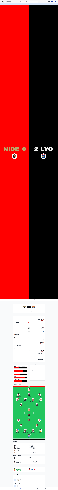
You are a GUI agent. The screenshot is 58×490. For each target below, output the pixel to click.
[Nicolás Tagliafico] (17, 430)
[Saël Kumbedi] (40, 430)
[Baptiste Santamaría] (33, 399)
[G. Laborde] (29, 409)
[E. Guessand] (21, 404)
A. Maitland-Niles (41, 354)
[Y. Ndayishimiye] (29, 394)
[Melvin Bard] (40, 399)
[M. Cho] (37, 404)
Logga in (48, 1)
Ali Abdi (16, 325)
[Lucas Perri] (29, 435)
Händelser (24, 299)
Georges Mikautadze (40, 340)
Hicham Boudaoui (18, 337)
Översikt (19, 299)
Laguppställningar (37, 299)
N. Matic (41, 342)
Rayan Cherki (40, 331)
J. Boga (16, 335)
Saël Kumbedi (40, 353)
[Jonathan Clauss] (17, 399)
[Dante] (39, 394)
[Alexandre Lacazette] (29, 415)
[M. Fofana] (18, 420)
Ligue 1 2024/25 (17, 476)
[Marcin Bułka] (29, 389)
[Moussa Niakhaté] (25, 430)
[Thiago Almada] (39, 420)
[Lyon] (43, 156)
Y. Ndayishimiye (18, 345)
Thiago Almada (40, 319)
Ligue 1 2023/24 (17, 483)
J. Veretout (41, 320)
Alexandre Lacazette (39, 339)
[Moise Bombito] (18, 394)
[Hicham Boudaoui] (25, 399)
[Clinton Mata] (33, 430)
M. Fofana (41, 350)
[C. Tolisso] (29, 420)
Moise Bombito (17, 322)
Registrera (53, 1)
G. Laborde (17, 334)
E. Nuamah (41, 327)
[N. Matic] (37, 425)
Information (30, 299)
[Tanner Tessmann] (21, 425)
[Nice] (14, 156)
